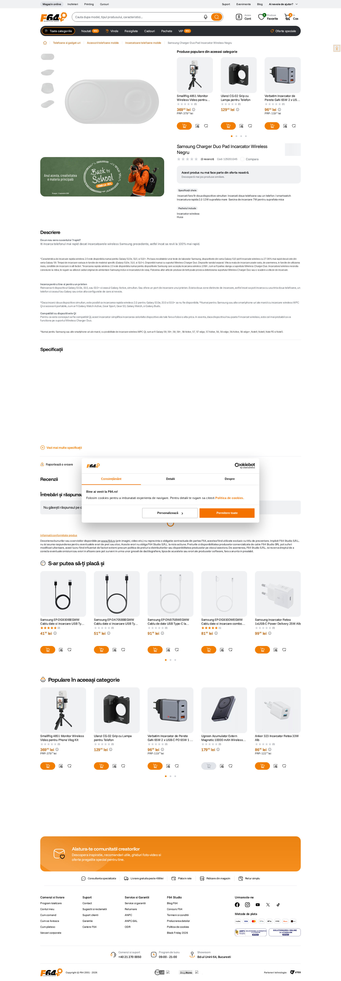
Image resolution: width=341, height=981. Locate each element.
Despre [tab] (230, 478)
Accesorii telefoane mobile (103, 43)
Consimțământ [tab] (111, 478)
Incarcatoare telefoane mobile (143, 43)
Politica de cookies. (229, 498)
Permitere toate (227, 513)
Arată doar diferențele (60, 559)
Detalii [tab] (170, 478)
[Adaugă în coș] (184, 126)
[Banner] (102, 176)
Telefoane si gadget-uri (67, 43)
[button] (205, 17)
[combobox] (147, 17)
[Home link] (45, 42)
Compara (252, 173)
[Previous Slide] (177, 75)
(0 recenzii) (207, 173)
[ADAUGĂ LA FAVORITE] (206, 126)
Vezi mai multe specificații (64, 462)
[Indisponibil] (208, 868)
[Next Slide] (300, 75)
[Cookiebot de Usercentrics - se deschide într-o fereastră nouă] (237, 466)
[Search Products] (216, 17)
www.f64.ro (108, 643)
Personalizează (167, 513)
